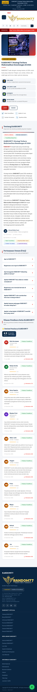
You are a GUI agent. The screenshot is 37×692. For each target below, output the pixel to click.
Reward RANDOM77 (7, 631)
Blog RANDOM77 (6, 617)
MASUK (13, 108)
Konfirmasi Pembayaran (8, 652)
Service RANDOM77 (7, 640)
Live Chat (4, 646)
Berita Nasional (6, 664)
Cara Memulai (5, 654)
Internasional (5, 666)
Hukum (4, 672)
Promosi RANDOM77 (7, 623)
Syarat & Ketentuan (7, 649)
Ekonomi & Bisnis (6, 669)
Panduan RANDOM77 (7, 643)
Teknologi (4, 678)
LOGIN (5, 108)
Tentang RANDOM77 (7, 614)
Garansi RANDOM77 (7, 628)
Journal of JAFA (6, 681)
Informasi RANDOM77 (8, 620)
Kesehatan (5, 675)
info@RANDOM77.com (10, 598)
